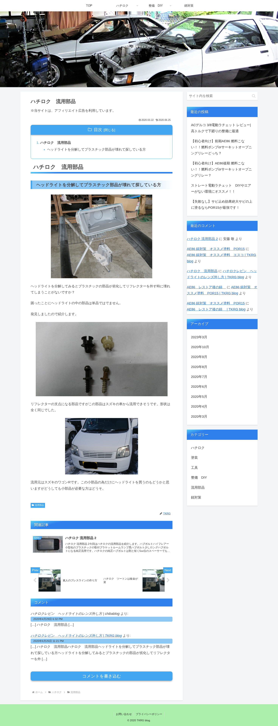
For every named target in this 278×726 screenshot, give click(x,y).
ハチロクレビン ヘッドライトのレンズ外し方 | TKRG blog (76, 636)
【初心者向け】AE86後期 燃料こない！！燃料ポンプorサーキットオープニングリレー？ (221, 169)
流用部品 (39, 505)
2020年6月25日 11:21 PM (48, 640)
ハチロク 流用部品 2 (202, 239)
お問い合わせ (124, 714)
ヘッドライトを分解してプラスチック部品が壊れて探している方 (96, 149)
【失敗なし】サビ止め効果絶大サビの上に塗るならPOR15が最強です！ (221, 204)
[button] (253, 96)
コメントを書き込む (101, 676)
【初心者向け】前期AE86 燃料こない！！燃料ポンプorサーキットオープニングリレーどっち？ (221, 147)
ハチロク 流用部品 (55, 143)
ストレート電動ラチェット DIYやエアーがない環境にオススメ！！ (221, 188)
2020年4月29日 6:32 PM (48, 618)
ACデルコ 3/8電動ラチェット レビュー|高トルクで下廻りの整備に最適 (221, 128)
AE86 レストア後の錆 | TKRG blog (216, 309)
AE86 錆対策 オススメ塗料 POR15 (216, 249)
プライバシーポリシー (149, 714)
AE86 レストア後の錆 (206, 287)
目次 (98, 129)
